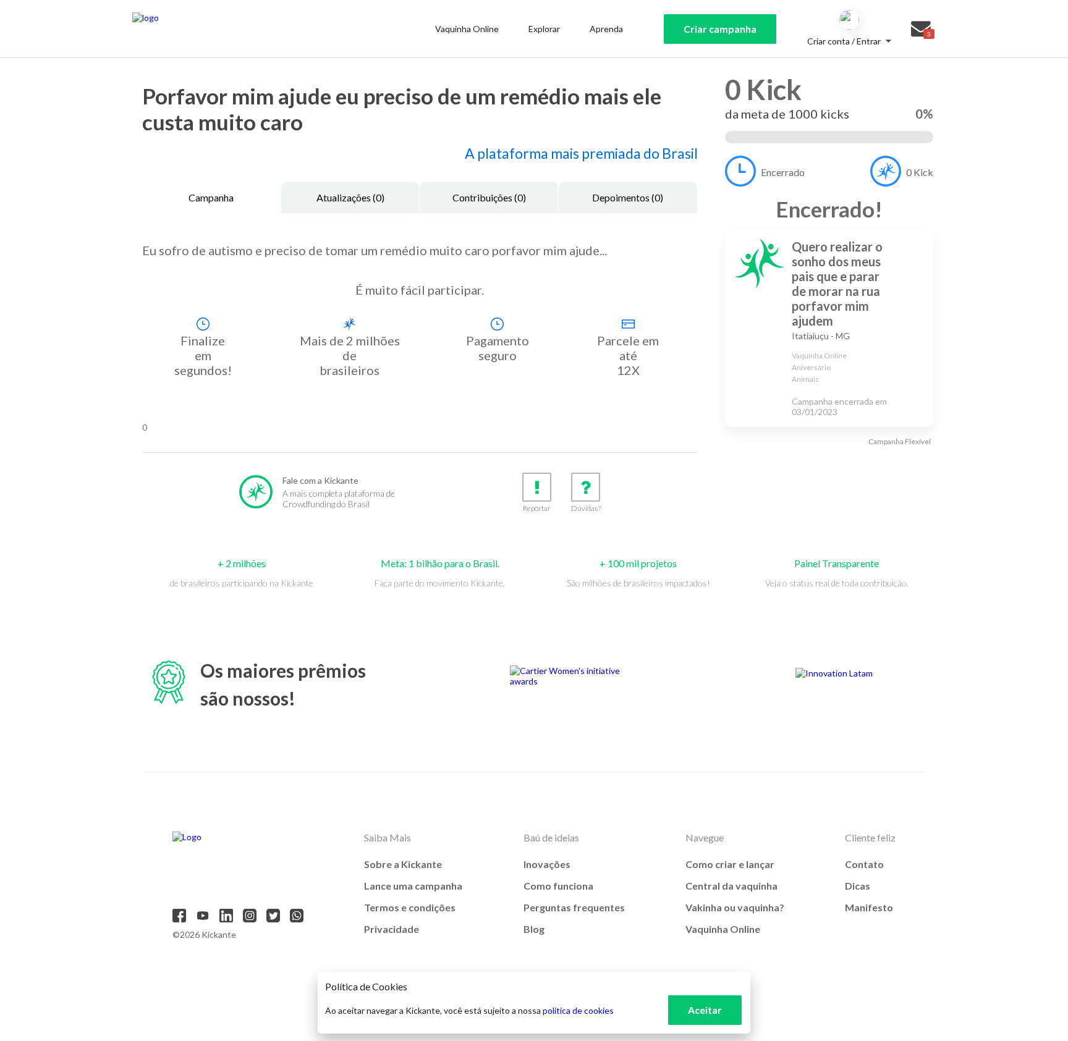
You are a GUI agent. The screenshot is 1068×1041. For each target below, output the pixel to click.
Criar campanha (720, 29)
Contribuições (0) (489, 197)
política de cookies (578, 1010)
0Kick (919, 172)
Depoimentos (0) (627, 197)
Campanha (211, 197)
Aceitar (705, 1010)
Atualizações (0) (350, 197)
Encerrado (783, 172)
